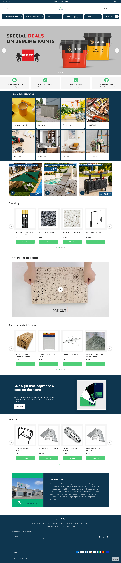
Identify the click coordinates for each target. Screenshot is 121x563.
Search (32, 523)
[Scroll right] (117, 16)
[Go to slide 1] (58, 72)
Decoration (92, 157)
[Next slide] (117, 50)
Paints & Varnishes (21, 125)
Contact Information (72, 523)
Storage (41, 125)
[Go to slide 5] (62, 247)
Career (74, 526)
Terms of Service (50, 526)
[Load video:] (60, 289)
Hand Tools (92, 125)
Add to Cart (25, 242)
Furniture (67, 157)
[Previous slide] (4, 50)
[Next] (110, 226)
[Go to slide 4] (61, 247)
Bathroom (42, 157)
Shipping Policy (41, 523)
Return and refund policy (56, 523)
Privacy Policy (85, 523)
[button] (4, 8)
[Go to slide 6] (64, 247)
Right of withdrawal (63, 526)
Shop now (19, 406)
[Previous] (11, 226)
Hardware (18, 157)
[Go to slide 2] (60, 72)
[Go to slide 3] (62, 72)
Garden (66, 125)
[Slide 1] (60, 50)
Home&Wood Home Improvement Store (26, 559)
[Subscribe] (42, 537)
